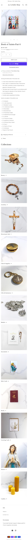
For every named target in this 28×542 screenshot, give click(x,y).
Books (3, 410)
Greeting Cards (5, 440)
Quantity (3, 51)
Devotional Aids (5, 234)
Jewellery (3, 204)
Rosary (3, 175)
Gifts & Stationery (6, 293)
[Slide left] (10, 39)
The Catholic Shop (12, 539)
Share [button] (4, 138)
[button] (1, 4)
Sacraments (4, 351)
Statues (3, 469)
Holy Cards (4, 381)
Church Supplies (5, 263)
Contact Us (5, 514)
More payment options (14, 67)
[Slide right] (17, 39)
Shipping (7, 49)
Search (4, 511)
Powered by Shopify (18, 539)
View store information (8, 74)
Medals (3, 322)
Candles (3, 499)
